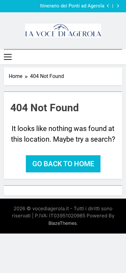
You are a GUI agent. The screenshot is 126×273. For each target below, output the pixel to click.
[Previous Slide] (108, 6)
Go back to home (63, 164)
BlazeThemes (62, 223)
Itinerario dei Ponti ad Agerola (72, 6)
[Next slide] (117, 6)
